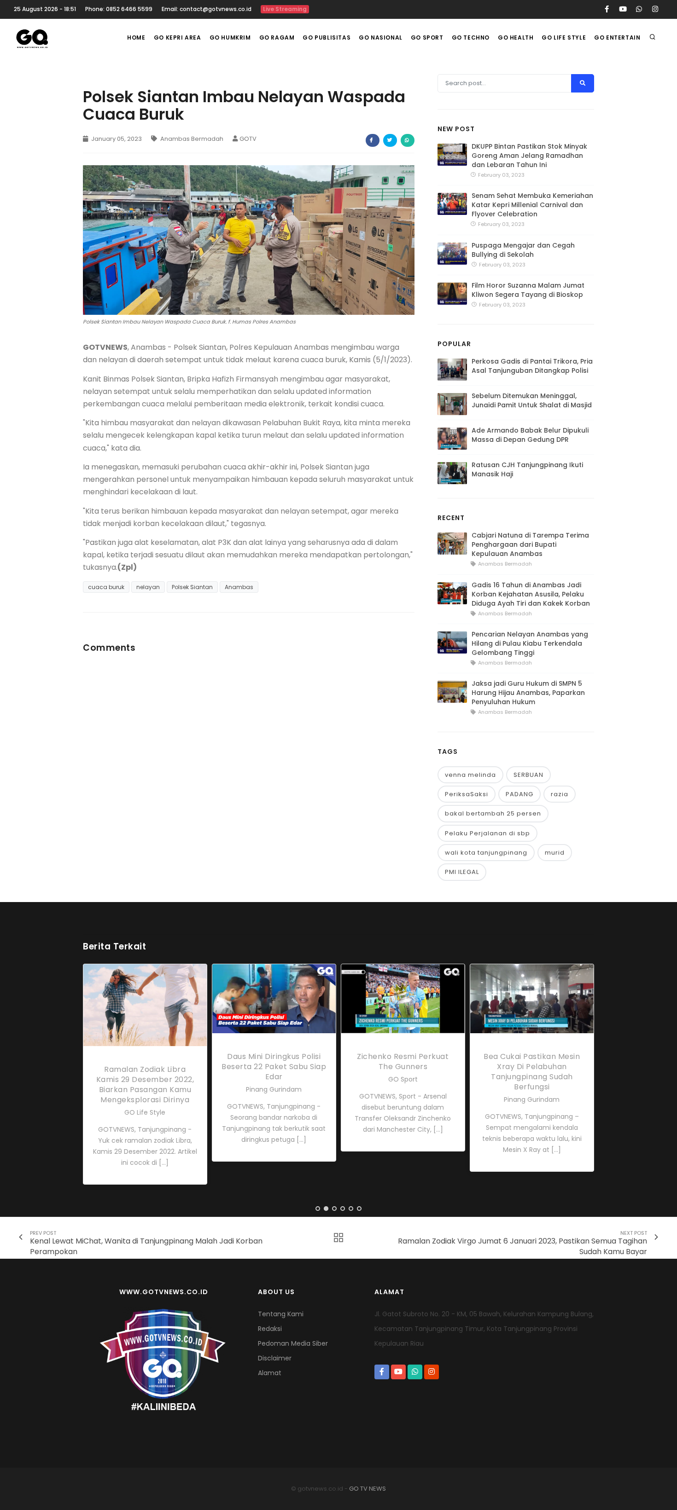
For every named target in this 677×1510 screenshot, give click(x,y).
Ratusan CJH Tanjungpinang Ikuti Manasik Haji (527, 469)
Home (136, 37)
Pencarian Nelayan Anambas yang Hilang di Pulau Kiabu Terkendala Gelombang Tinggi (530, 643)
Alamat (269, 1372)
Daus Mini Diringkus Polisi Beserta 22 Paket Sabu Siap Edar (274, 1066)
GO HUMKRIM (230, 37)
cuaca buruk (106, 587)
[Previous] (92, 1079)
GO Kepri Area (177, 37)
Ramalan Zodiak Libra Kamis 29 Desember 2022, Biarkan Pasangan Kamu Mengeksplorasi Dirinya (145, 1084)
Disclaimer (275, 1358)
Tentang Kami (280, 1314)
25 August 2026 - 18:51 (45, 9)
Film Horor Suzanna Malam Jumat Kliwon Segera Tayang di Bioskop (528, 290)
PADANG (519, 794)
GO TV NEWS (367, 1488)
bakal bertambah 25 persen (493, 813)
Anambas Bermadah (191, 138)
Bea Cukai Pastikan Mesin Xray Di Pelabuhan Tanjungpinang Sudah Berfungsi (532, 1071)
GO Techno (471, 37)
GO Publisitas (326, 37)
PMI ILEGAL (462, 872)
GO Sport (427, 37)
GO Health (515, 37)
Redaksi (270, 1328)
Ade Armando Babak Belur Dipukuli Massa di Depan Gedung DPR (530, 435)
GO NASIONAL (381, 37)
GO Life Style (564, 37)
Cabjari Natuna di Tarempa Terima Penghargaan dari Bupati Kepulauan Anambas (530, 544)
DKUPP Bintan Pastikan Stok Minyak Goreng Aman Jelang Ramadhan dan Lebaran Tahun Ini (529, 155)
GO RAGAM (277, 37)
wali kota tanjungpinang (486, 852)
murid (555, 852)
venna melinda (470, 774)
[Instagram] (655, 9)
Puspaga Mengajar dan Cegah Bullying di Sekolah (523, 250)
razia (559, 794)
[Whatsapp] (639, 9)
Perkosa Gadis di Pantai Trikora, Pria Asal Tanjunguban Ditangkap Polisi (532, 366)
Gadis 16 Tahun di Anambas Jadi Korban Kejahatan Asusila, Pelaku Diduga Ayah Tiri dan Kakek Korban (531, 594)
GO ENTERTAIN (617, 37)
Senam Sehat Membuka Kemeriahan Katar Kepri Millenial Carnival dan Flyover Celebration (532, 205)
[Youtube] (623, 9)
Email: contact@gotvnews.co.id (206, 9)
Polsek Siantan (192, 587)
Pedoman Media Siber (293, 1343)
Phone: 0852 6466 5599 (118, 9)
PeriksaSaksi (466, 794)
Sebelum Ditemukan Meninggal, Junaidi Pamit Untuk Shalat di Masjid (532, 400)
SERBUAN (528, 774)
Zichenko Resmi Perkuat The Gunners (403, 1061)
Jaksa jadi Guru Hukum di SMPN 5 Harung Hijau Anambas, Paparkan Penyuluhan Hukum (528, 692)
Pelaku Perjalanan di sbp (487, 833)
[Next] (585, 1079)
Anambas (239, 587)
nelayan (148, 587)
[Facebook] (607, 9)
